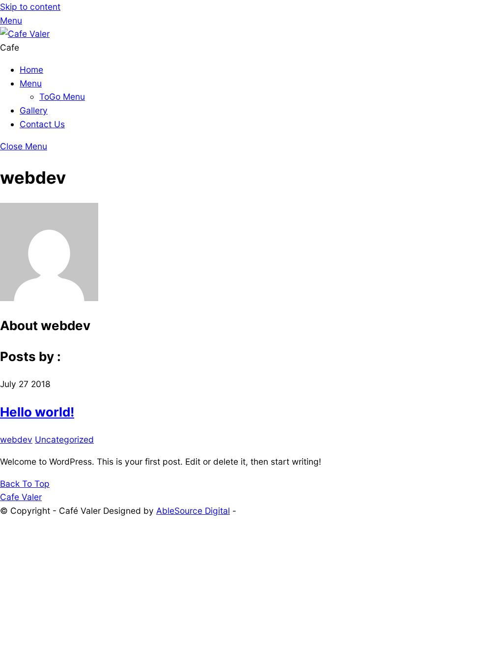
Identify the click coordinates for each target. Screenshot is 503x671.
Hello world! (37, 411)
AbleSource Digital (193, 510)
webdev (16, 439)
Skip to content (30, 6)
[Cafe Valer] (25, 33)
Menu (31, 83)
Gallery (34, 110)
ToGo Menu (62, 96)
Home (31, 69)
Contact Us (42, 124)
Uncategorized (64, 439)
